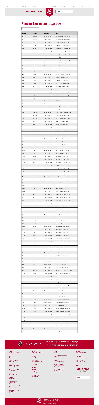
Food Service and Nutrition (14, 365)
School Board (11, 355)
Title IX (10, 373)
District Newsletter (13, 374)
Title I (10, 372)
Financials (11, 356)
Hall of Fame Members (80, 355)
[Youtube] (86, 371)
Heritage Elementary (13, 389)
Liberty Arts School (13, 383)
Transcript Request (35, 376)
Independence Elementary (14, 390)
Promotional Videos (13, 366)
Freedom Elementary (13, 387)
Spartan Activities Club (80, 361)
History (77, 362)
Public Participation (12, 359)
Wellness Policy (12, 370)
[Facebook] (81, 371)
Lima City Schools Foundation (82, 359)
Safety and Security (13, 364)
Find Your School (12, 378)
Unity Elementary (12, 391)
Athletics (33, 371)
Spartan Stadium (79, 360)
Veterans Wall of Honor (81, 352)
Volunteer (78, 357)
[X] (84, 371)
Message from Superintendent (15, 352)
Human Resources (12, 362)
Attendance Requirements (59, 361)
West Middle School (13, 381)
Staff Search (11, 361)
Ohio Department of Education (15, 368)
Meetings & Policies (13, 357)
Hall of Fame (78, 353)
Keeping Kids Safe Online (59, 368)
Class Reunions (79, 356)
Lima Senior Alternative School (15, 392)
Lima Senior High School (13, 380)
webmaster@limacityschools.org (49, 403)
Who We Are (11, 353)
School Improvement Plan (14, 369)
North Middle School (13, 382)
